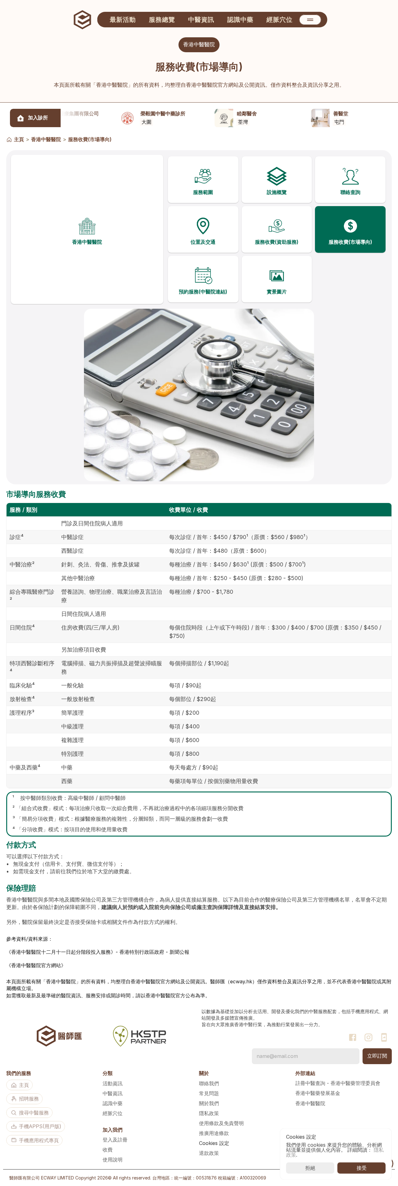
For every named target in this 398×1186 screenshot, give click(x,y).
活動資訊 (113, 1083)
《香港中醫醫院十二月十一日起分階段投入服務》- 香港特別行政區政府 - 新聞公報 (97, 952)
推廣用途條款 (214, 1133)
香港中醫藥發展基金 (317, 1093)
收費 (108, 1150)
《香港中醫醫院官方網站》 (36, 965)
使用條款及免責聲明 (221, 1123)
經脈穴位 (113, 1113)
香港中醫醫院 (46, 139)
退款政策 (209, 1153)
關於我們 (209, 1103)
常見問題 (209, 1093)
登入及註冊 (115, 1140)
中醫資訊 (113, 1093)
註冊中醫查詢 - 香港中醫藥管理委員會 (337, 1083)
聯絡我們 (209, 1083)
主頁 (19, 139)
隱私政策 (209, 1113)
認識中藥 (113, 1103)
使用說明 (113, 1159)
